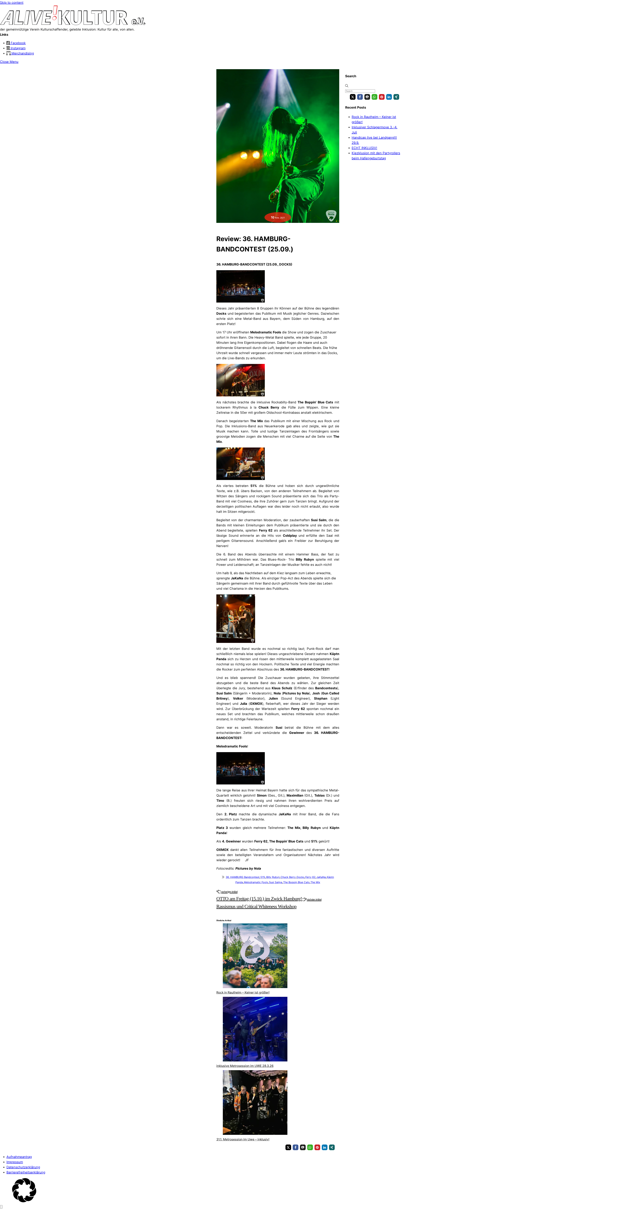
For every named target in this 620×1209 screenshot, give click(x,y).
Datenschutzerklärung (23, 1167)
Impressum (14, 1162)
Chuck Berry (288, 877)
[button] (353, 97)
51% (262, 877)
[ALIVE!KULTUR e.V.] (72, 24)
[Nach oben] (1, 1207)
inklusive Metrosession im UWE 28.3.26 (245, 1066)
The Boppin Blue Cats (296, 882)
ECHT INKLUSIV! (364, 148)
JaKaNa (321, 877)
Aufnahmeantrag (19, 1157)
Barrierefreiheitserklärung (25, 1172)
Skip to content (11, 3)
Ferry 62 (310, 877)
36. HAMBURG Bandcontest (242, 877)
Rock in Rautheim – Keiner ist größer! (242, 992)
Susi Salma (275, 882)
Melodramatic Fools (256, 882)
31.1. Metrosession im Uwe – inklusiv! (242, 1139)
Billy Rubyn (273, 877)
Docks (300, 877)
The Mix (315, 882)
